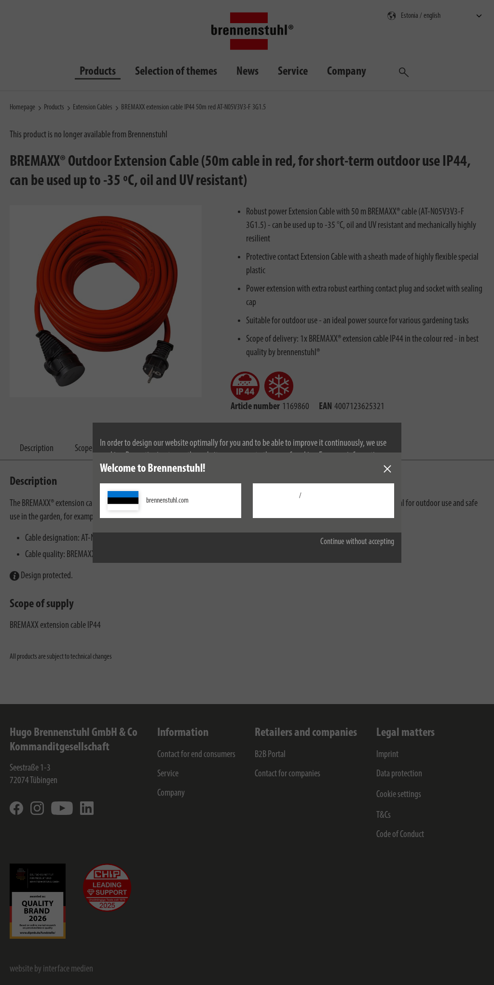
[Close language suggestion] (387, 469)
